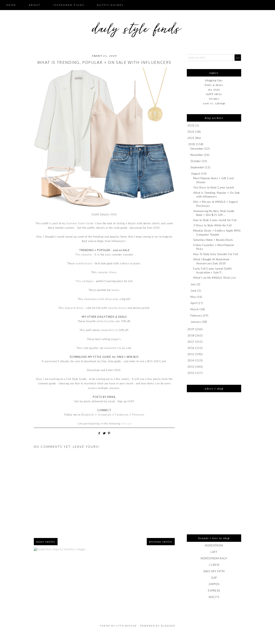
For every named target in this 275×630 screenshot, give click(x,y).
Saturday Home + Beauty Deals (213, 239)
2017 (191, 341)
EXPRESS (214, 590)
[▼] (187, 144)
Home (11, 4)
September (197, 167)
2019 (191, 329)
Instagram (104, 414)
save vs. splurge (214, 103)
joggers (116, 339)
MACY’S (214, 597)
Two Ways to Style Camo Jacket (213, 187)
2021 (191, 138)
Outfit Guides (110, 4)
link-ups (126, 423)
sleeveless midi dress (98, 299)
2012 (191, 372)
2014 (191, 360)
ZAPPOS (214, 584)
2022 (191, 131)
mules (115, 290)
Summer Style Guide (79, 223)
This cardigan (84, 281)
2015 (191, 354)
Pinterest (138, 414)
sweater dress (107, 272)
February (196, 315)
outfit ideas (214, 94)
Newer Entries (45, 541)
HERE (113, 214)
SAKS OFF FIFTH (214, 571)
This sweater (83, 254)
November (196, 154)
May (193, 296)
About (34, 4)
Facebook (122, 414)
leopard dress (74, 307)
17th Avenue (126, 625)
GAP (214, 577)
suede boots (84, 263)
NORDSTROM (214, 545)
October (195, 161)
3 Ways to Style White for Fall (212, 225)
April (193, 303)
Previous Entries (160, 541)
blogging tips (214, 80)
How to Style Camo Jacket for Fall (214, 220)
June (193, 290)
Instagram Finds (68, 4)
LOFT (214, 551)
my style (214, 89)
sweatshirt (108, 330)
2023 (191, 125)
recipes (214, 98)
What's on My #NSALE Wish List (214, 277)
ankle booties (105, 321)
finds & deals (214, 85)
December (196, 148)
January (195, 321)
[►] (190, 148)
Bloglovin (88, 414)
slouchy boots (117, 307)
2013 (191, 366)
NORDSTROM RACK (214, 558)
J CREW (214, 564)
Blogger (168, 625)
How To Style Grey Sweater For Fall (215, 254)
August (195, 173)
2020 (191, 144)
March (194, 309)
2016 (191, 348)
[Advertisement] (214, 466)
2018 (191, 335)
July (193, 284)
